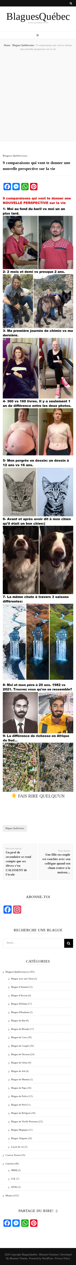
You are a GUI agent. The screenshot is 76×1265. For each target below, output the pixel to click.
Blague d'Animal (19, 987)
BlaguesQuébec (38, 16)
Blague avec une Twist (22, 978)
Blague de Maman (20, 1079)
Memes (9, 1195)
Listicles (10, 1163)
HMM (14, 1170)
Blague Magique (19, 1129)
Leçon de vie (17, 1146)
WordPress (47, 1258)
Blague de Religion (21, 1113)
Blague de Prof (18, 1104)
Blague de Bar (18, 1020)
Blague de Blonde (20, 1029)
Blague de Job (18, 1071)
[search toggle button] (71, 3)
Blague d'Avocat (19, 995)
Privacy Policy (62, 1258)
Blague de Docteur (20, 1054)
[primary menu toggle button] (38, 35)
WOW (14, 1187)
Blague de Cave (19, 1037)
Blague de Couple (20, 1045)
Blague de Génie (19, 1062)
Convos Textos (13, 1155)
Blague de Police (19, 1096)
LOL (13, 1178)
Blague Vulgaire (19, 1138)
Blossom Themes (18, 1258)
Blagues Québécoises (15, 155)
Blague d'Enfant (19, 1003)
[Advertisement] (38, 97)
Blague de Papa (19, 1088)
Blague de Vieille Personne (24, 1121)
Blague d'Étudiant (20, 1012)
